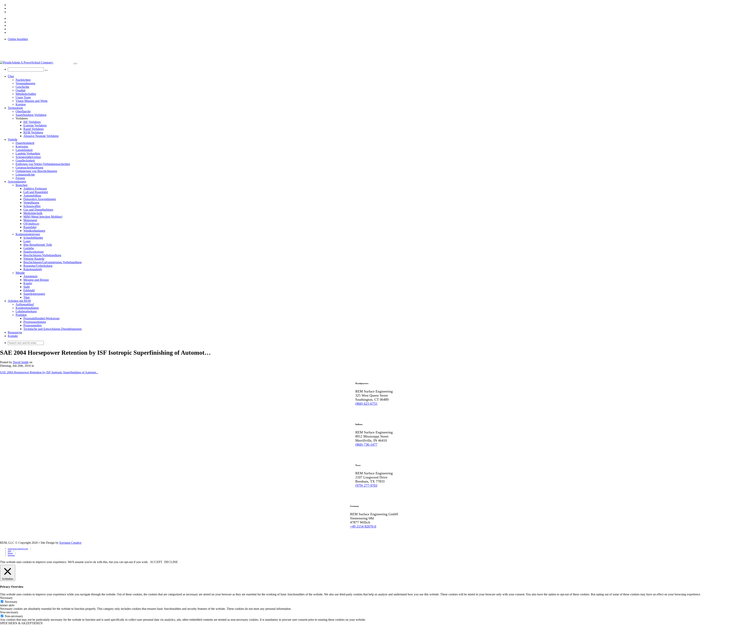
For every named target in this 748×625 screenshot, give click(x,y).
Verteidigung (31, 202)
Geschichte (22, 86)
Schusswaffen (32, 206)
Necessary (11, 601)
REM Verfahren (33, 132)
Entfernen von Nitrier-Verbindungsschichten (43, 164)
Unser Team (23, 97)
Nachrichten (23, 79)
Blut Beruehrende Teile (37, 244)
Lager (27, 241)
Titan (26, 297)
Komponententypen (28, 234)
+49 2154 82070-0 (363, 526)
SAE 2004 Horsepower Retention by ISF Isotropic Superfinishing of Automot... (49, 372)
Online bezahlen (18, 39)
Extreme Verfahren (35, 125)
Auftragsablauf (25, 304)
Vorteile (12, 139)
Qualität (20, 90)
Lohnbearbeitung (26, 311)
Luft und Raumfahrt (35, 192)
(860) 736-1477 (366, 444)
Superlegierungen (34, 293)
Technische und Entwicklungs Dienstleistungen (52, 329)
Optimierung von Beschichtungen (36, 171)
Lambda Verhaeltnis (28, 153)
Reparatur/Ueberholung (37, 265)
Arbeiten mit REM (19, 300)
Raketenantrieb (32, 269)
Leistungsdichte (25, 174)
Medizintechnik (32, 213)
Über (11, 76)
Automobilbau (32, 195)
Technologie (15, 108)
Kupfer (27, 283)
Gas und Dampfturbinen (38, 209)
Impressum (11, 555)
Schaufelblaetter (33, 237)
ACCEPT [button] (156, 562)
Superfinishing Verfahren (31, 115)
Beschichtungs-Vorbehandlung (42, 255)
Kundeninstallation (27, 307)
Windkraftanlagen (34, 230)
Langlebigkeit (24, 150)
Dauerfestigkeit (25, 143)
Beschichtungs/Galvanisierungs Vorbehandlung (52, 262)
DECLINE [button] (171, 562)
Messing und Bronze (36, 279)
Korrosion (22, 146)
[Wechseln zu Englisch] (9, 4)
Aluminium (30, 276)
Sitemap (10, 553)
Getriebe (28, 248)
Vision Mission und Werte (32, 101)
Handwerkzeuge (33, 251)
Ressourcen (15, 332)
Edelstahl (29, 290)
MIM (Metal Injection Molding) (42, 216)
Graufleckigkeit (25, 160)
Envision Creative (70, 542)
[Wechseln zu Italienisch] (9, 11)
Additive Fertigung (35, 188)
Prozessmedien (32, 325)
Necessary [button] (6, 597)
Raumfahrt (29, 227)
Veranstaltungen (25, 83)
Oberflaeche (23, 111)
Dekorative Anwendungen (39, 199)
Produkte (21, 314)
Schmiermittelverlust (28, 157)
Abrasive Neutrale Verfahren (41, 136)
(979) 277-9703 (366, 485)
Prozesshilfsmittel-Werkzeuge (41, 318)
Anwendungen (17, 181)
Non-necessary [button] (9, 612)
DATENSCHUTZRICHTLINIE (18, 549)
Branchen (21, 185)
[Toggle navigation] (75, 63)
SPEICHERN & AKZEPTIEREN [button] (21, 623)
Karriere (21, 104)
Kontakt (13, 336)
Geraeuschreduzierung (29, 167)
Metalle (20, 272)
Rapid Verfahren (33, 129)
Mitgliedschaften (26, 93)
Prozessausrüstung (34, 322)
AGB (9, 551)
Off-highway (31, 223)
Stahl (26, 286)
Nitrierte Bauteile (33, 258)
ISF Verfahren (32, 122)
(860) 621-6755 (366, 404)
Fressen (20, 178)
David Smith (20, 362)
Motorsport (30, 220)
